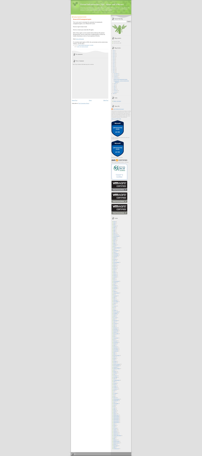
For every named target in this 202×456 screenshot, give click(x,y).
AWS (114, 231)
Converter (115, 256)
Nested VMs (115, 330)
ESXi (114, 271)
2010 (114, 72)
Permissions (115, 342)
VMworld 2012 (116, 420)
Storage (114, 371)
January (115, 92)
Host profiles (115, 301)
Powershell (115, 348)
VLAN (114, 404)
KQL (114, 319)
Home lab (115, 300)
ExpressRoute (116, 281)
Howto (114, 303)
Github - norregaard (117, 101)
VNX (114, 423)
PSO (114, 352)
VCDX (114, 384)
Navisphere (115, 329)
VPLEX (114, 425)
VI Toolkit (115, 393)
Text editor (115, 377)
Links (114, 324)
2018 (114, 62)
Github (114, 291)
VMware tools (116, 415)
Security (115, 362)
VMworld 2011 (116, 419)
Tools (114, 378)
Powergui (115, 346)
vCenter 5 (115, 387)
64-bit (114, 221)
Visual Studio (115, 403)
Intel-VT (114, 314)
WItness (115, 444)
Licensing (115, 323)
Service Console (85, 46)
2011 (114, 70)
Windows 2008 (116, 441)
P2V (114, 339)
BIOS (114, 241)
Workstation (115, 445)
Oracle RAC (115, 337)
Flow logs (115, 288)
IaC (114, 307)
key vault (115, 317)
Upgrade (115, 383)
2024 (114, 53)
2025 (114, 52)
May (115, 86)
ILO (114, 308)
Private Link (115, 351)
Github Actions (116, 292)
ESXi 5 (114, 272)
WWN (114, 447)
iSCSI (114, 316)
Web (114, 438)
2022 (114, 56)
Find (114, 284)
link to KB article (80, 39)
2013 (114, 67)
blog (114, 246)
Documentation (116, 262)
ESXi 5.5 (115, 275)
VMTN (114, 412)
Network (115, 332)
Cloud (114, 252)
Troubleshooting (116, 380)
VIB (114, 396)
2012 (114, 69)
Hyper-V (115, 305)
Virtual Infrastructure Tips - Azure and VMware (102, 4)
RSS (114, 359)
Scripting (115, 361)
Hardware (115, 295)
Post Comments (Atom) (83, 103)
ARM (114, 227)
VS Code (115, 428)
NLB (114, 336)
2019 (114, 60)
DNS (114, 260)
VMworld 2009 (116, 416)
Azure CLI (115, 234)
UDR (114, 381)
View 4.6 (115, 397)
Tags (114, 374)
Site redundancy (116, 365)
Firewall (114, 285)
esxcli (114, 269)
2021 (114, 57)
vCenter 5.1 (115, 388)
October (115, 76)
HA (80, 46)
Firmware (115, 287)
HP (114, 304)
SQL (114, 370)
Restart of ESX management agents (120, 79)
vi (113, 391)
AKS (114, 224)
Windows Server (116, 442)
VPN (114, 426)
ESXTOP (115, 276)
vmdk (114, 407)
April (115, 87)
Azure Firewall (116, 236)
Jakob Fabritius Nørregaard (118, 109)
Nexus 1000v (116, 333)
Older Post (105, 100)
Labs (114, 321)
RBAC (114, 353)
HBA (114, 297)
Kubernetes (115, 320)
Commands (115, 253)
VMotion (114, 410)
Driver (114, 263)
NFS (114, 335)
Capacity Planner (116, 247)
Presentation (115, 349)
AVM (114, 230)
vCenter (114, 386)
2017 (114, 63)
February (116, 90)
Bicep (114, 240)
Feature (114, 282)
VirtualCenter (115, 400)
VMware (115, 413)
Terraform (115, 375)
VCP (114, 390)
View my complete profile (116, 118)
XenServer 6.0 (116, 448)
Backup (114, 237)
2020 (114, 59)
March (115, 89)
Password (115, 340)
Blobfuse (115, 244)
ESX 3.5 (114, 265)
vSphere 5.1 (115, 432)
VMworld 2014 (116, 422)
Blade (114, 243)
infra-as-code (116, 311)
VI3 (114, 394)
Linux (114, 326)
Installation (115, 313)
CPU (114, 257)
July (115, 84)
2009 (114, 93)
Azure (114, 233)
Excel (114, 279)
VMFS (114, 409)
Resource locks (116, 355)
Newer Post (74, 100)
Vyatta (114, 436)
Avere (114, 228)
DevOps (115, 259)
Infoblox (114, 310)
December (116, 73)
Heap (114, 298)
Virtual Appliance (116, 399)
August (115, 83)
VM (114, 406)
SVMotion (115, 372)
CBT (114, 249)
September (116, 77)
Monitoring (115, 327)
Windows (115, 439)
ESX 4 (78, 46)
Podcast (115, 343)
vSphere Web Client (117, 435)
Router (114, 358)
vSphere (115, 429)
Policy (114, 345)
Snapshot (115, 367)
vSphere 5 (115, 431)
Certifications (115, 250)
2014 (114, 66)
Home (90, 100)
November (116, 75)
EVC (114, 278)
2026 (114, 50)
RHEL (114, 356)
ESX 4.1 (114, 268)
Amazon (115, 225)
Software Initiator (116, 368)
